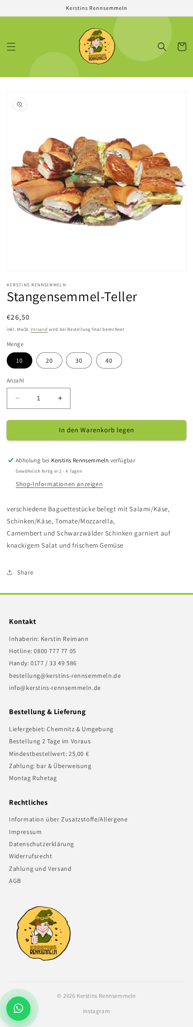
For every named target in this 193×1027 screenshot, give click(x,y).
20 (49, 360)
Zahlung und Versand (40, 869)
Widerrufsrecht (30, 856)
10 (19, 360)
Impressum (25, 832)
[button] (11, 47)
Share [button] (25, 572)
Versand (39, 329)
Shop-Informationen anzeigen (59, 484)
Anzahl (15, 380)
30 (79, 360)
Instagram (96, 1011)
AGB (15, 881)
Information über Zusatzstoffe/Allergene (68, 819)
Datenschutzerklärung (41, 844)
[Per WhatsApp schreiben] (20, 1008)
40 (109, 360)
